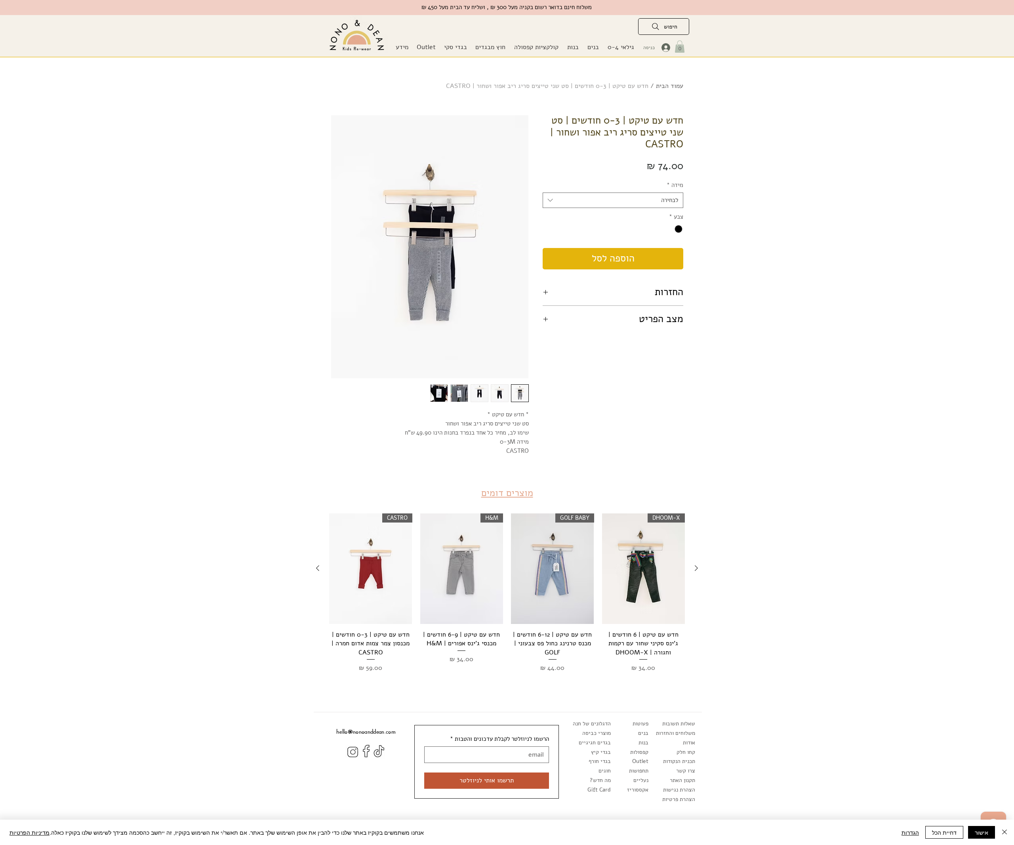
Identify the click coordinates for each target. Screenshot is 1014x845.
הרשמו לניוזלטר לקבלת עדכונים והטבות (499, 739)
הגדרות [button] (910, 832)
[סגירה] (1004, 832)
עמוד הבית (669, 86)
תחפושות (638, 770)
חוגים (604, 770)
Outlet (640, 761)
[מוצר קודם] (696, 568)
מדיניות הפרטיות (30, 832)
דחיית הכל (944, 832)
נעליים (640, 780)
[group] (507, 593)
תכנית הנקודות (679, 761)
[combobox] (613, 200)
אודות (689, 742)
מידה (675, 185)
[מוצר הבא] (317, 568)
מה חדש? (600, 780)
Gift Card (599, 789)
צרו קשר (685, 770)
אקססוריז (637, 789)
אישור (981, 832)
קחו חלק (686, 752)
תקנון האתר (682, 780)
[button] (490, 47)
